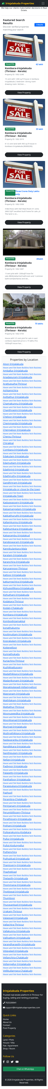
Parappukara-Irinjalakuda (17, 786)
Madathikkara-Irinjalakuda (18, 674)
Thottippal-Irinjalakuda (16, 891)
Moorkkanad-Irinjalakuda (17, 720)
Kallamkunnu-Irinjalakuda (17, 522)
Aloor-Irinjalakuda (13, 364)
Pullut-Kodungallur (13, 845)
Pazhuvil (7, 792)
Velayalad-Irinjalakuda (15, 951)
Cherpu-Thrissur (12, 436)
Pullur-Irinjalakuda (13, 838)
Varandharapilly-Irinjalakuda (19, 944)
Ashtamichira (10, 390)
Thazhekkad (10, 871)
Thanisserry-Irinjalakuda (17, 865)
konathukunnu (11, 627)
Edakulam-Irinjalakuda (16, 456)
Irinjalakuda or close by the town (21, 489)
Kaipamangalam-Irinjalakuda (19, 509)
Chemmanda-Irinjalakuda (17, 423)
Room (19, 367)
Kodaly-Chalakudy (13, 608)
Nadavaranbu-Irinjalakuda (18, 740)
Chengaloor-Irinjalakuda (17, 430)
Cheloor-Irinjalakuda (14, 416)
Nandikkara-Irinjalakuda (16, 746)
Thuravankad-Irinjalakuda (17, 904)
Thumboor (9, 898)
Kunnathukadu (11, 654)
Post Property (9, 1028)
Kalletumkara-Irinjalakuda (17, 529)
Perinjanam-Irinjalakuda (16, 805)
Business (37, 367)
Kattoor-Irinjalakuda (14, 575)
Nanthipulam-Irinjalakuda (17, 753)
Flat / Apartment (10, 1045)
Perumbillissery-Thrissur (17, 812)
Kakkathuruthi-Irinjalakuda (18, 515)
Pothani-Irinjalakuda (14, 825)
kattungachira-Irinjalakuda (18, 581)
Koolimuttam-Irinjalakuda (17, 634)
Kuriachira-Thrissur (13, 660)
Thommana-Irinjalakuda (16, 885)
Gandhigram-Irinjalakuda (17, 482)
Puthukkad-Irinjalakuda (16, 858)
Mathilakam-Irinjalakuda (17, 700)
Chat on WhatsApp (25, 1069)
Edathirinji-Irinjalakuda (16, 469)
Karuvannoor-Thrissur (15, 568)
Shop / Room (9, 1048)
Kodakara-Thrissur (13, 601)
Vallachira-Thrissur (13, 924)
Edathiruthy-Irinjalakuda (16, 476)
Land (11, 367)
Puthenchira (10, 852)
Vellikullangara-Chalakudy (17, 970)
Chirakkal (8, 443)
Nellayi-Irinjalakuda (14, 759)
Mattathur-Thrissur (13, 707)
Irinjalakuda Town (13, 496)
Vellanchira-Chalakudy (15, 957)
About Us (7, 1022)
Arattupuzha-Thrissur (15, 383)
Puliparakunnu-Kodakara (17, 832)
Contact (6, 1025)
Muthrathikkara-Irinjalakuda (19, 733)
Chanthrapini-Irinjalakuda (17, 410)
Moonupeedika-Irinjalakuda (18, 713)
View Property (24, 92)
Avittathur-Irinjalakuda (16, 397)
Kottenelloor (10, 647)
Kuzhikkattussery (12, 667)
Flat (14, 367)
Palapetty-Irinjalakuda (15, 773)
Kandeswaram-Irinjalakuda (18, 542)
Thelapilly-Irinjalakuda (15, 878)
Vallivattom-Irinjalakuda (16, 937)
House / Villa (9, 1042)
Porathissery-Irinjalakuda (17, 819)
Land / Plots (8, 1039)
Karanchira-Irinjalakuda (16, 561)
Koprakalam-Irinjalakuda (17, 641)
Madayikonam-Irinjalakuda (18, 680)
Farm (31, 367)
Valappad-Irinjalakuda (15, 918)
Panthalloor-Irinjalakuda (16, 779)
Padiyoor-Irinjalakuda (15, 766)
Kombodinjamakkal (14, 621)
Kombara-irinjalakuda (15, 614)
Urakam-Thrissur (12, 911)
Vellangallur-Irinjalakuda (17, 964)
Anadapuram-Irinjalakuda (17, 377)
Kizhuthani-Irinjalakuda (16, 594)
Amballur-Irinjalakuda (15, 370)
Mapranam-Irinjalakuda (16, 693)
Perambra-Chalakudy (15, 799)
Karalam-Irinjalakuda (15, 555)
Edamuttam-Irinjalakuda (17, 463)
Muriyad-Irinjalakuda (15, 726)
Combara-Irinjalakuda (15, 449)
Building (25, 367)
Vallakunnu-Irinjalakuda (16, 931)
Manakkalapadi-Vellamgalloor (20, 687)
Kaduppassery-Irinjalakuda (18, 502)
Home (6, 1019)
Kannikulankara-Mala (15, 548)
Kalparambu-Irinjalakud (16, 535)
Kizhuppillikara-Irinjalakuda (18, 588)
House (5, 367)
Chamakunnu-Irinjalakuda (18, 403)
